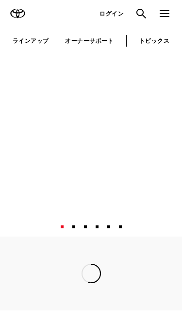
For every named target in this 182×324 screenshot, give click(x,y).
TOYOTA (17, 13)
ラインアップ (31, 40)
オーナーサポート (89, 40)
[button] (62, 301)
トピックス (154, 40)
